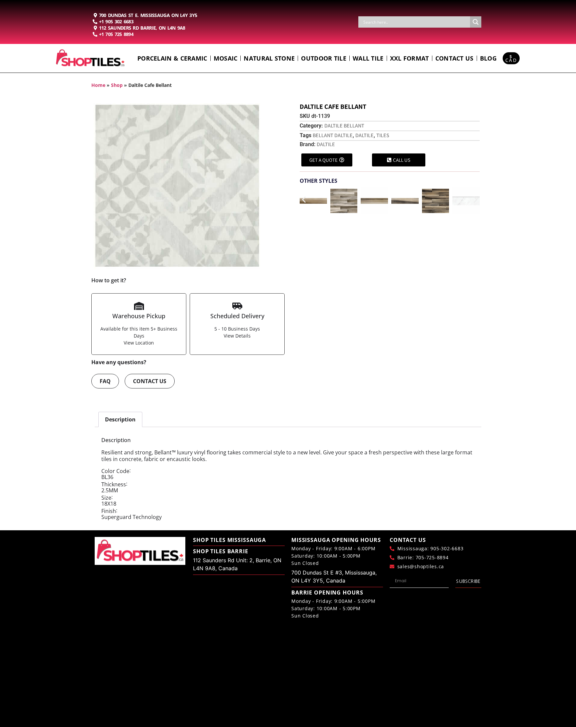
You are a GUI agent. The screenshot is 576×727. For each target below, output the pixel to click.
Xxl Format (409, 58)
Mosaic (226, 58)
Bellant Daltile (333, 135)
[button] (304, 199)
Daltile (364, 135)
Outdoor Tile (323, 58)
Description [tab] (120, 419)
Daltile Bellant (344, 125)
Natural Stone (269, 58)
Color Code (115, 471)
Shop (117, 85)
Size (106, 497)
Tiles (382, 135)
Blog (488, 58)
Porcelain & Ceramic (172, 58)
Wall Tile (368, 58)
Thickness (113, 484)
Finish (108, 511)
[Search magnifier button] (475, 22)
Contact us (454, 58)
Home (98, 85)
